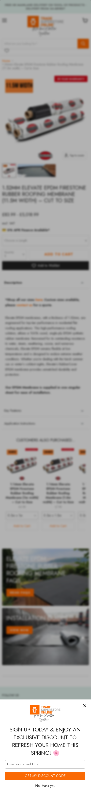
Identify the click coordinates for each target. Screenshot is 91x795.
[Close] (85, 706)
